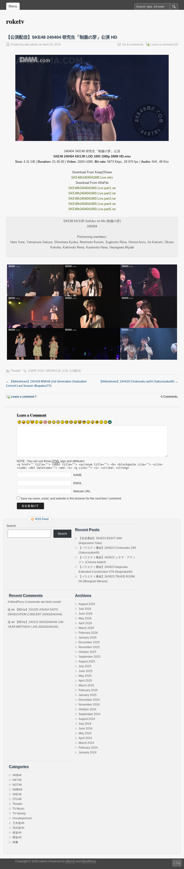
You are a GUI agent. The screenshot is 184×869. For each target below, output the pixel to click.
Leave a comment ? (23, 396)
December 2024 (89, 699)
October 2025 (87, 652)
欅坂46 (17, 837)
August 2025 (87, 661)
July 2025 (85, 666)
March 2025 (86, 685)
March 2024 (86, 743)
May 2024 (85, 733)
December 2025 (89, 642)
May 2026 (85, 618)
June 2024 (85, 728)
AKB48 (17, 775)
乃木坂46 (18, 823)
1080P (32, 370)
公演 (65, 370)
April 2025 (85, 680)
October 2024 (87, 709)
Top (178, 863)
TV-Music (18, 808)
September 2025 (89, 656)
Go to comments (132, 44)
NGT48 (17, 784)
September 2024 (89, 714)
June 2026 (85, 613)
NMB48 (17, 789)
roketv (15, 21)
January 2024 (88, 752)
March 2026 (86, 628)
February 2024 (88, 747)
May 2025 (85, 676)
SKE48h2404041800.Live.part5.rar (92, 209)
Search (11, 525)
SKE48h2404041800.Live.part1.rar (92, 188)
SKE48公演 (53, 370)
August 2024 (87, 719)
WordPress (89, 861)
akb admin (31, 44)
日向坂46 (18, 828)
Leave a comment (162, 44)
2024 (41, 370)
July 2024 (85, 723)
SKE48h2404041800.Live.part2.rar (92, 193)
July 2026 (85, 609)
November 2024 (89, 704)
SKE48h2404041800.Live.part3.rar (92, 198)
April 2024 (85, 738)
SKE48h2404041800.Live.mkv (92, 177)
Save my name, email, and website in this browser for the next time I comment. (71, 498)
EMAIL (77, 483)
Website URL (82, 491)
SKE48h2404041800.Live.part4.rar (92, 204)
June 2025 (85, 671)
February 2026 (88, 632)
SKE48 (17, 794)
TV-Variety (19, 813)
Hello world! (53, 602)
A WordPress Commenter (24, 602)
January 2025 (88, 695)
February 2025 (88, 690)
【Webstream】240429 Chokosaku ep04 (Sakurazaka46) (138, 381)
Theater (16, 370)
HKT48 (17, 780)
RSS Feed (42, 519)
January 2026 (88, 637)
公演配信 (75, 370)
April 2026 (85, 623)
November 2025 (89, 647)
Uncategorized (22, 818)
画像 (15, 842)
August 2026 (87, 604)
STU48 (17, 799)
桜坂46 (17, 832)
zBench (70, 861)
